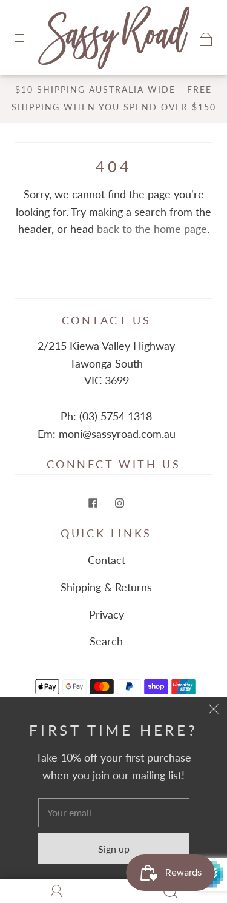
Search (106, 641)
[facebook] (93, 502)
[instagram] (120, 502)
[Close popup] (213, 710)
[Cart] (206, 37)
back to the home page (152, 228)
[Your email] (113, 812)
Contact (106, 559)
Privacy (106, 614)
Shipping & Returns (106, 587)
